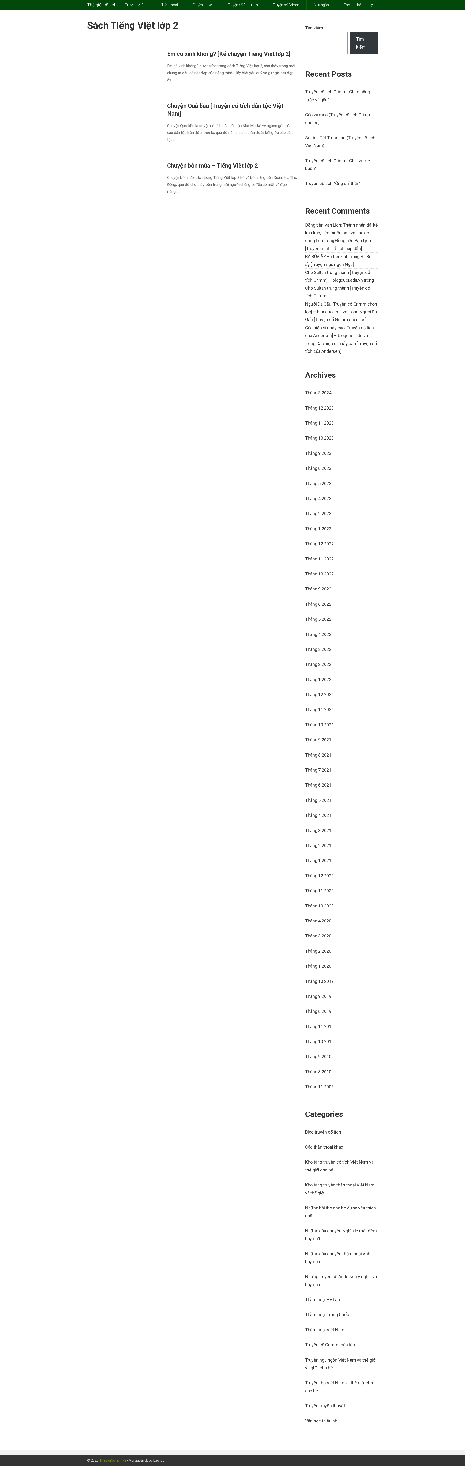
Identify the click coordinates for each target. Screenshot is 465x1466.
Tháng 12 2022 (319, 543)
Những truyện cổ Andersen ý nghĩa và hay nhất (341, 1280)
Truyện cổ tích (136, 5)
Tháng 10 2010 (319, 1041)
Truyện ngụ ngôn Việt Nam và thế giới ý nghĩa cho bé (340, 1363)
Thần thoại (169, 5)
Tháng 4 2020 (318, 920)
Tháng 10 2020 (319, 905)
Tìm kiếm (314, 27)
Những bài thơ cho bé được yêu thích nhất (340, 1211)
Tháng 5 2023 (318, 483)
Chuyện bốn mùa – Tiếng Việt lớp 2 (212, 165)
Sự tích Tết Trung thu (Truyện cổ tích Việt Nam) (340, 141)
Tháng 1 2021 (318, 860)
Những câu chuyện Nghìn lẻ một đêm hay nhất (341, 1234)
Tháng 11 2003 (319, 1086)
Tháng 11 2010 (319, 1026)
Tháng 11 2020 (319, 890)
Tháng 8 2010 (318, 1071)
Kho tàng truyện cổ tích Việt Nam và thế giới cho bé (339, 1165)
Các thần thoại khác (324, 1146)
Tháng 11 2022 (319, 558)
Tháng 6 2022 (318, 604)
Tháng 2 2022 (318, 664)
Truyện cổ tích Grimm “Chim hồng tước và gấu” (337, 95)
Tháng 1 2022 (318, 679)
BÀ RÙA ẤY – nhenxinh (327, 256)
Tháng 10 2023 (319, 438)
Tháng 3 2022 (318, 649)
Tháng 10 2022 (319, 573)
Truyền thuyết (203, 5)
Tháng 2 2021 (318, 845)
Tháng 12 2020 (319, 875)
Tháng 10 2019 (319, 981)
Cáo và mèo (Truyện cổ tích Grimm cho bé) (338, 118)
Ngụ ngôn (321, 5)
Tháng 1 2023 (318, 528)
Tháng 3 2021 (318, 830)
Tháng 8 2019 (318, 1011)
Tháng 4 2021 (318, 815)
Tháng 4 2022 (318, 634)
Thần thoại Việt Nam (324, 1329)
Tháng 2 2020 (318, 951)
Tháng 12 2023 (319, 408)
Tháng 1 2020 (318, 966)
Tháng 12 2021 (319, 694)
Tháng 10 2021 (319, 724)
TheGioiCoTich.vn (112, 1460)
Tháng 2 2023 (318, 513)
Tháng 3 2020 (318, 935)
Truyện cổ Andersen (243, 5)
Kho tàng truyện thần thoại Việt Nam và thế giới (339, 1188)
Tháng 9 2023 (318, 453)
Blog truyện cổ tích (323, 1131)
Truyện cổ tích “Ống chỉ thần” (333, 183)
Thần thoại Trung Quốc (327, 1314)
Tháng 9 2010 (318, 1056)
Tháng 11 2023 (319, 423)
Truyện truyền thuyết (325, 1405)
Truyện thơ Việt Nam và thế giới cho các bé (339, 1386)
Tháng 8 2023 (318, 468)
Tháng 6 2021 (318, 785)
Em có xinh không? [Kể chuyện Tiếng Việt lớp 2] (229, 54)
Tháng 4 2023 (318, 498)
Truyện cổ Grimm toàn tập (330, 1344)
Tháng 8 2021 (318, 755)
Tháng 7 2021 (318, 770)
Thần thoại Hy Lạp (322, 1299)
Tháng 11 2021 (319, 709)
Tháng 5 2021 (318, 800)
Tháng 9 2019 (318, 996)
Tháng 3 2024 (318, 392)
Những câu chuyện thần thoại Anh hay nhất (337, 1257)
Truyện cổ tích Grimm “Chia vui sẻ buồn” (337, 164)
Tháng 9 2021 (318, 739)
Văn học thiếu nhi (321, 1420)
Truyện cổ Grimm (286, 5)
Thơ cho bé (352, 5)
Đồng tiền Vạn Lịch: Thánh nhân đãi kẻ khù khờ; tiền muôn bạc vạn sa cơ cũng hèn (341, 232)
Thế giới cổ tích (101, 4)
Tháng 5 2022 (318, 619)
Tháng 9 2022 (318, 588)
